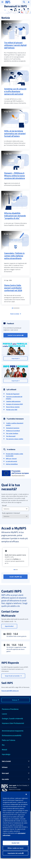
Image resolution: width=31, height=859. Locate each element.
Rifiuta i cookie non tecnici (15, 848)
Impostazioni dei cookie (15, 853)
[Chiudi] (26, 794)
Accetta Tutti (15, 843)
